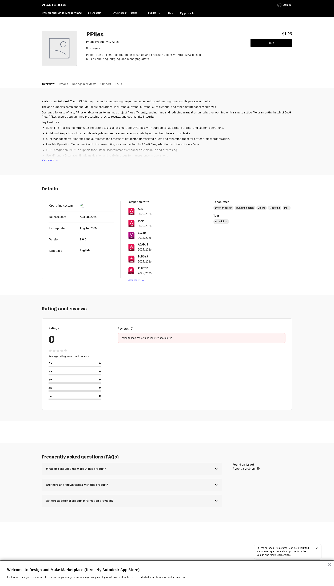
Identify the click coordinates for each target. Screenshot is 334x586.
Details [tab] (63, 84)
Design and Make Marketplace (62, 13)
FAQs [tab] (118, 84)
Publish (152, 13)
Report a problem (244, 469)
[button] (132, 469)
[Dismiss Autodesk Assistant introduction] (317, 548)
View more (48, 160)
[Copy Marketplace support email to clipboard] (259, 468)
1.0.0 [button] (83, 239)
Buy (271, 43)
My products (187, 13)
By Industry (95, 13)
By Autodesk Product (125, 13)
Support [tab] (105, 84)
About (171, 13)
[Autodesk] (54, 4)
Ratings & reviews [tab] (84, 84)
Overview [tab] (48, 84)
